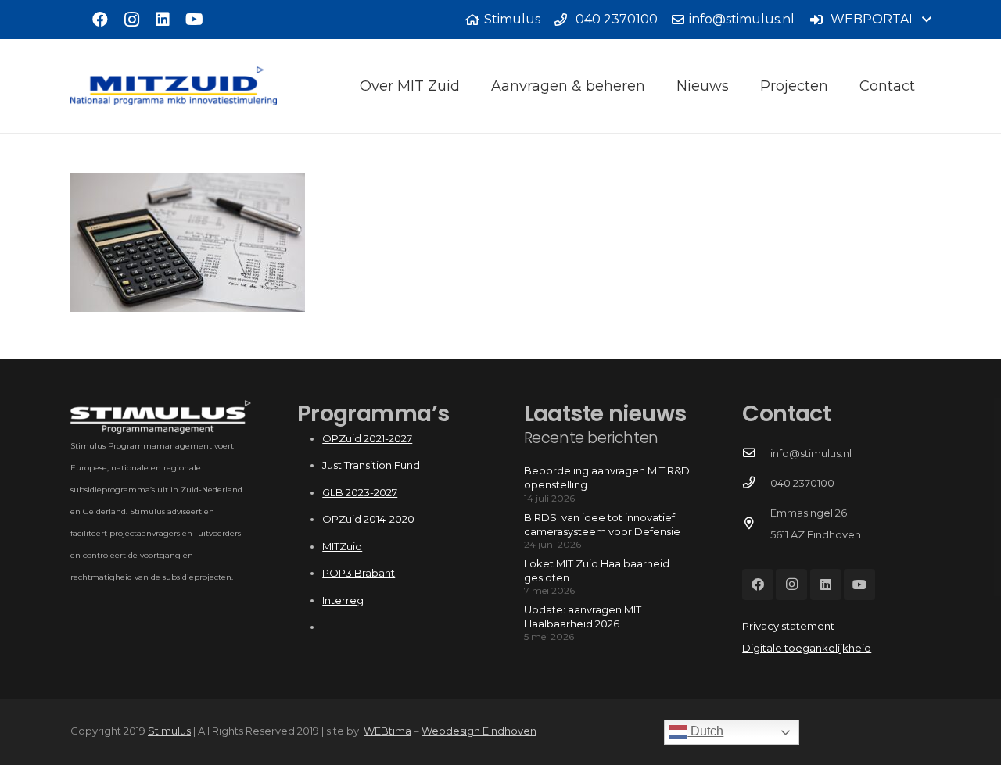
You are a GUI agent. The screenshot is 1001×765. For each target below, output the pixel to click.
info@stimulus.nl (811, 453)
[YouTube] (194, 19)
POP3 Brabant (358, 573)
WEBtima (387, 730)
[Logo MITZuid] (173, 85)
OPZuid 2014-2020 (368, 519)
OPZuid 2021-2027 (367, 438)
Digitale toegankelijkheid (806, 648)
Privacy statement (788, 626)
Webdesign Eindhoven (479, 730)
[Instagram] (131, 19)
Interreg (343, 600)
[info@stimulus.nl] (756, 453)
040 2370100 (802, 483)
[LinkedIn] (162, 19)
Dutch (705, 731)
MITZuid (342, 546)
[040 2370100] (756, 483)
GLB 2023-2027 (359, 492)
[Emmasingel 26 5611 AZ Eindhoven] (756, 523)
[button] (870, 19)
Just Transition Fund (372, 465)
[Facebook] (100, 19)
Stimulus (169, 730)
